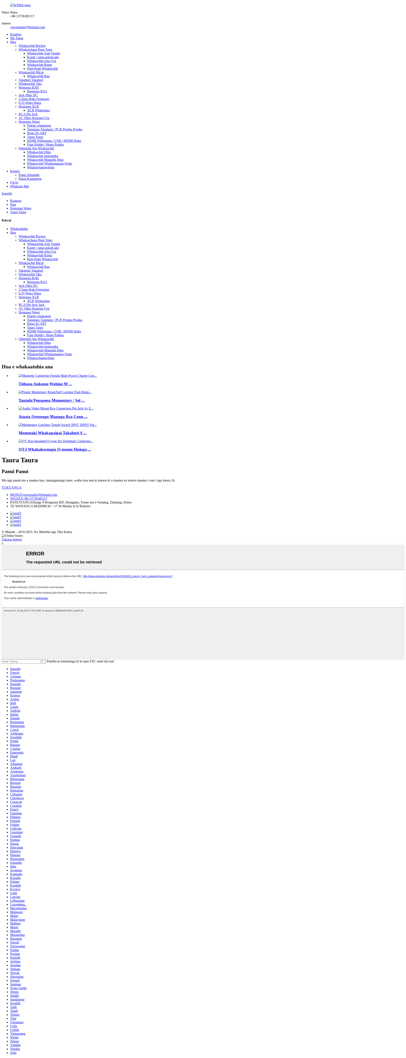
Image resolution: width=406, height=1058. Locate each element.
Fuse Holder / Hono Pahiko (45, 144)
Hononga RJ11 (37, 91)
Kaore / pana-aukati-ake (43, 57)
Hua (13, 42)
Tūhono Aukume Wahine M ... (45, 384)
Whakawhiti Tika (30, 83)
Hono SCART (37, 133)
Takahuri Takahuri (31, 80)
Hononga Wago (29, 121)
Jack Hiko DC (28, 95)
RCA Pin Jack (28, 114)
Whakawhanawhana (40, 167)
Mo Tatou (16, 38)
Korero (15, 171)
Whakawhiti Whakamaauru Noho (49, 163)
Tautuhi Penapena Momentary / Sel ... (52, 400)
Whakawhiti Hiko (39, 152)
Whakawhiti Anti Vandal (43, 53)
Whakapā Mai (19, 186)
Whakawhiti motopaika (42, 156)
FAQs (14, 182)
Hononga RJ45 (29, 87)
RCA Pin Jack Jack (31, 305)
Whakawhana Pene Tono (35, 49)
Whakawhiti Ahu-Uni (41, 61)
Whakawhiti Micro (31, 72)
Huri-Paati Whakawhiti (42, 68)
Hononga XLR (29, 106)
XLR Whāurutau (38, 110)
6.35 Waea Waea (30, 102)
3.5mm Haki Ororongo (34, 99)
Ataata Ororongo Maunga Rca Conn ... (53, 416)
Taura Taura (35, 137)
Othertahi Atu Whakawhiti (36, 148)
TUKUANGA (12, 487)
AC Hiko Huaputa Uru (34, 118)
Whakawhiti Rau (38, 76)
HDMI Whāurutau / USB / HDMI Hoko (54, 140)
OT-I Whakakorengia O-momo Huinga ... (55, 449)
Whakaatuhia (19, 229)
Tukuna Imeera (12, 539)
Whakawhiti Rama (39, 64)
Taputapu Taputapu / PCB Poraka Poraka (54, 129)
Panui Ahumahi (29, 175)
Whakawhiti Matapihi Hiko (45, 159)
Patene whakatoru (39, 125)
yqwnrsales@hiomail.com (27, 27)
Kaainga (15, 34)
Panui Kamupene (30, 178)
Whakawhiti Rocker (32, 45)
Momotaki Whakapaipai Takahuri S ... (53, 433)
